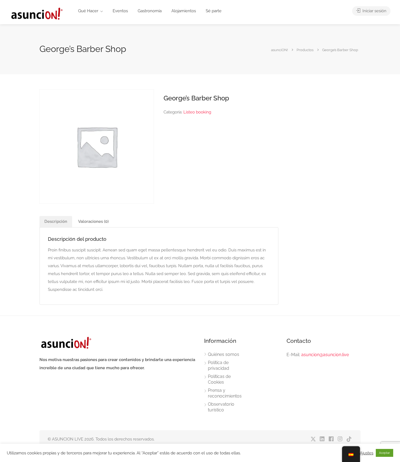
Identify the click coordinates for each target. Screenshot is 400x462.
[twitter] (313, 439)
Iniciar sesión (373, 10)
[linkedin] (322, 439)
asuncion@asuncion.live (325, 354)
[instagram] (340, 439)
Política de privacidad (218, 365)
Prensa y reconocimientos (225, 393)
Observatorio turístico (221, 407)
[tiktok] (349, 439)
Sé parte (213, 10)
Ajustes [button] (366, 453)
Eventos (120, 10)
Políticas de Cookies (219, 379)
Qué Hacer (88, 10)
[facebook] (331, 439)
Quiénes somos (223, 354)
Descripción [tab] (55, 221)
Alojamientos (183, 10)
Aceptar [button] (384, 453)
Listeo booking (197, 112)
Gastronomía (150, 10)
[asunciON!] (37, 13)
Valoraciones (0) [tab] (93, 221)
